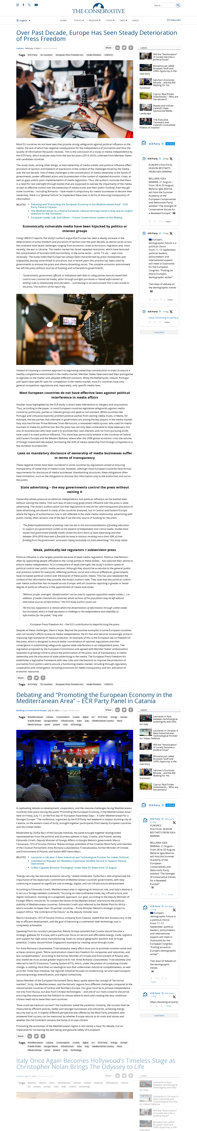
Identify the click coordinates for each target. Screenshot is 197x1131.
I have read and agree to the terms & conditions (99, 587)
